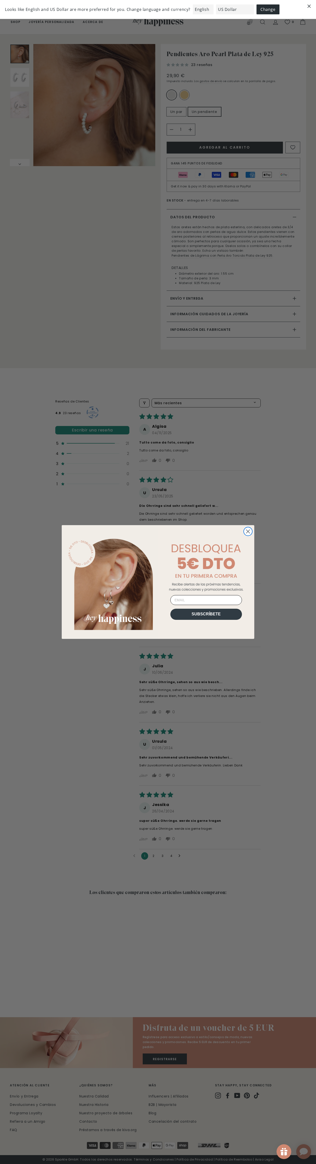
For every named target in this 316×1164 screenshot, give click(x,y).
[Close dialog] (248, 531)
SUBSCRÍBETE (206, 614)
